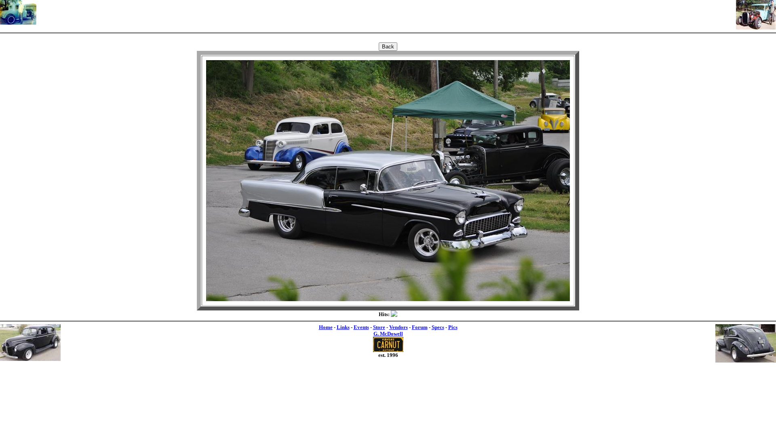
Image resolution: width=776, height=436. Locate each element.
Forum (420, 327)
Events (361, 327)
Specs (438, 327)
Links (343, 327)
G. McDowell (388, 334)
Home (326, 327)
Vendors (398, 327)
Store (379, 327)
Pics (453, 327)
